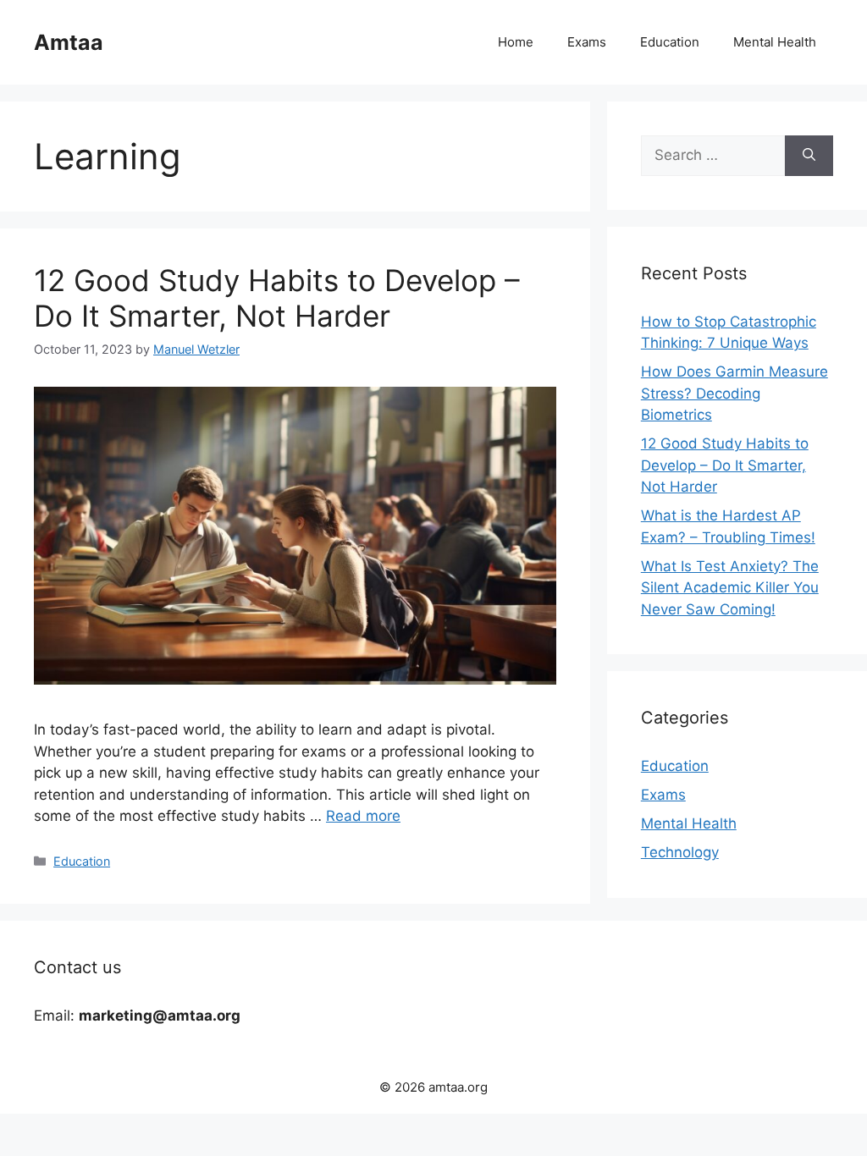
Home (515, 42)
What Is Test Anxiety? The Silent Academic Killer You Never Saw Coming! (730, 588)
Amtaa (68, 42)
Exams (586, 42)
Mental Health (774, 42)
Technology (680, 852)
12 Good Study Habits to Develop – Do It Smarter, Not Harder (277, 297)
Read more (363, 815)
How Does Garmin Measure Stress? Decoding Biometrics (734, 393)
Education (669, 42)
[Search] (809, 155)
